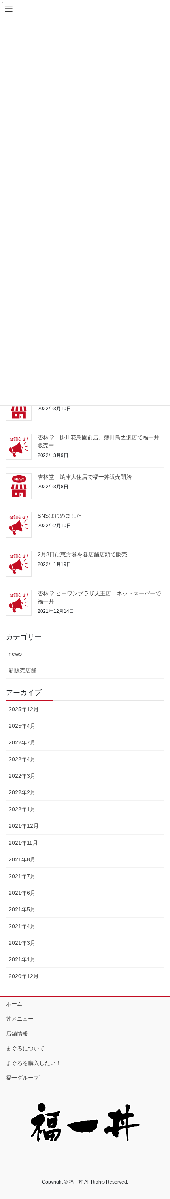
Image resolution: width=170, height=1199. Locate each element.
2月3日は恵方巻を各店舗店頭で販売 (82, 554)
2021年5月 (22, 909)
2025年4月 (22, 726)
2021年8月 (22, 859)
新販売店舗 (22, 670)
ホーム (14, 1004)
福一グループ (22, 1077)
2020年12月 (24, 976)
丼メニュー (20, 1018)
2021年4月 (22, 926)
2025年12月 (24, 709)
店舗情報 (17, 1033)
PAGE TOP (158, 1156)
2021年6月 (22, 893)
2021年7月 (22, 876)
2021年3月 (22, 943)
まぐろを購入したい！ (33, 1063)
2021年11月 (23, 843)
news (15, 653)
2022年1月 (22, 809)
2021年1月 (22, 959)
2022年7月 (22, 742)
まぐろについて (25, 1048)
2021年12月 (24, 826)
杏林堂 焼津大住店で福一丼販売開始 (85, 477)
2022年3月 (22, 776)
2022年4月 (22, 759)
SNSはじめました (60, 515)
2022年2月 (22, 792)
